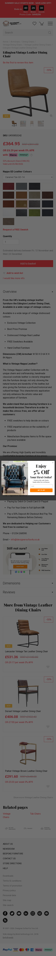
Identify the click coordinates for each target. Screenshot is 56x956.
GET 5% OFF (41, 490)
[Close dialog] (53, 462)
